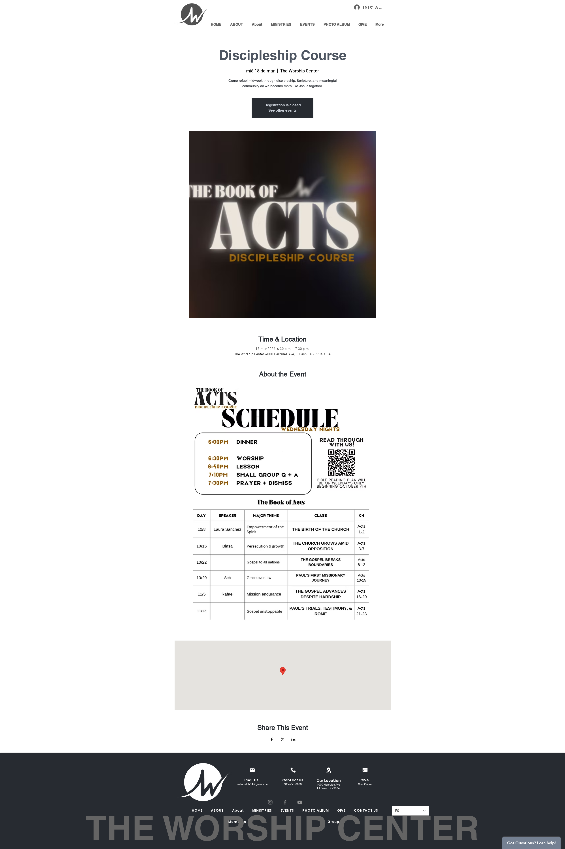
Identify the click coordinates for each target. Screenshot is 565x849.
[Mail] (252, 770)
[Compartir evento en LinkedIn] (293, 739)
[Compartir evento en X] (283, 739)
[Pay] (365, 770)
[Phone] (293, 770)
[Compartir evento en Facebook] (272, 739)
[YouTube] (300, 802)
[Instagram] (270, 802)
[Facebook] (285, 802)
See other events (282, 110)
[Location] (328, 770)
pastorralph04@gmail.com (252, 784)
